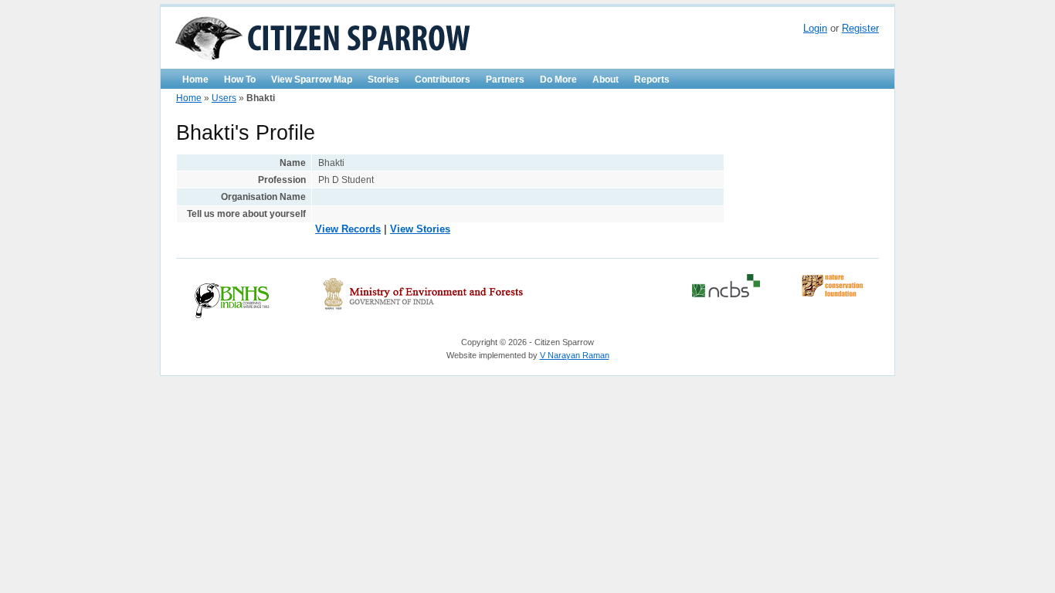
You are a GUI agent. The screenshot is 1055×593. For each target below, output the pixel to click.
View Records (348, 229)
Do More (558, 79)
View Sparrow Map (311, 79)
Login (815, 28)
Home (195, 79)
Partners (505, 79)
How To (240, 79)
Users (224, 98)
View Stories (420, 229)
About (605, 79)
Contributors (442, 79)
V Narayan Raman (574, 355)
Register (860, 28)
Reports (652, 79)
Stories (383, 79)
